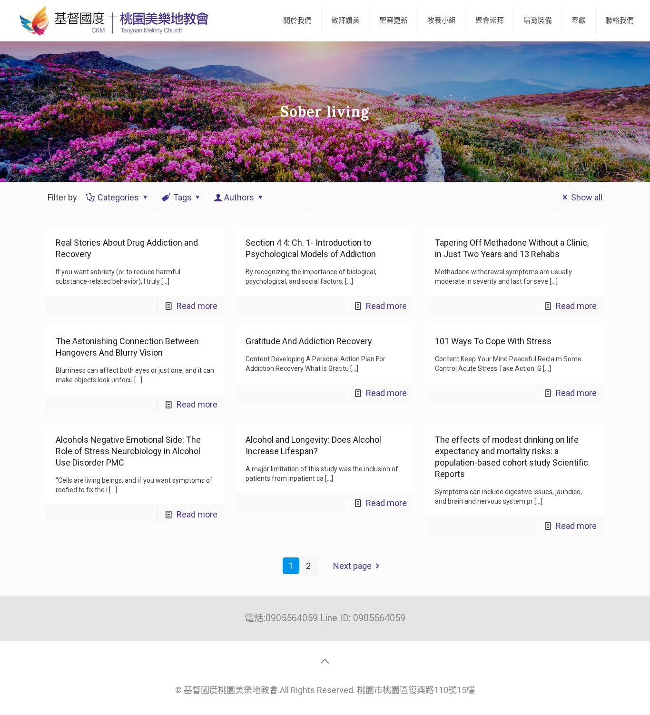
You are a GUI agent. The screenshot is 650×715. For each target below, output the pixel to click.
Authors (239, 197)
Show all (586, 197)
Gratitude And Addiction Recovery (309, 341)
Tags (182, 197)
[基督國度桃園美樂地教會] (112, 20)
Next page (352, 566)
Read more (197, 306)
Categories (118, 197)
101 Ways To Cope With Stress (493, 341)
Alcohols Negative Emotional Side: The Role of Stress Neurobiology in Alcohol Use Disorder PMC (128, 451)
